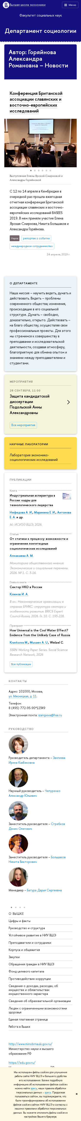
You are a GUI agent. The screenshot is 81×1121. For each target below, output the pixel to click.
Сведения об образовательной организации (40, 1001)
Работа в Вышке (19, 1026)
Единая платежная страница (28, 1019)
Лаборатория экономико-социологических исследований (34, 457)
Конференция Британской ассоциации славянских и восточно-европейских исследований (36, 102)
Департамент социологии (40, 31)
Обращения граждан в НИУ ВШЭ (31, 964)
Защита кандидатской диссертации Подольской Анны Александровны (29, 404)
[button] (8, 142)
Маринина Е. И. (45, 512)
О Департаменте (24, 283)
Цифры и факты (19, 921)
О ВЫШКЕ (16, 914)
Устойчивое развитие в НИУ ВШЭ (32, 935)
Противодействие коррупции (30, 979)
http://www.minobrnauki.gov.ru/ (30, 1044)
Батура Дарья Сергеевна (44, 890)
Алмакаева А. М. (21, 556)
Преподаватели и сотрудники (30, 942)
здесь (34, 1088)
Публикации (21, 480)
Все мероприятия (23, 425)
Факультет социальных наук (40, 15)
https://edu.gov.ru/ (22, 1063)
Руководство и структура (27, 928)
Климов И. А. (19, 594)
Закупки (14, 957)
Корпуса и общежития (24, 950)
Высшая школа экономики (28, 5)
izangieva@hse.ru (50, 715)
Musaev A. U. (39, 642)
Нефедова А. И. (21, 512)
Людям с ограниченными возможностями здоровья (38, 1010)
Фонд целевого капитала (26, 971)
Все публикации (21, 664)
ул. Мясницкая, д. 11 (23, 696)
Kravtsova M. (19, 642)
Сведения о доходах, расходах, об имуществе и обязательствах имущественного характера (33, 990)
